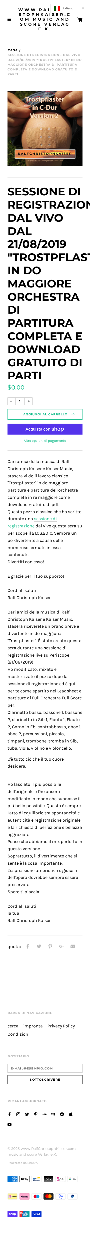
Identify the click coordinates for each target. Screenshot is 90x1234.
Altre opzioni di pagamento (45, 441)
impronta (33, 1026)
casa (13, 50)
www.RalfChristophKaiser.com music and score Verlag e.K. (45, 19)
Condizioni (19, 1034)
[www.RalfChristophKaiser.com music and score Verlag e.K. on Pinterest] (36, 1114)
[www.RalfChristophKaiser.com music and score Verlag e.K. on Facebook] (10, 1114)
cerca (13, 1026)
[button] (68, 8)
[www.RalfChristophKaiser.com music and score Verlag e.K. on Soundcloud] (44, 1114)
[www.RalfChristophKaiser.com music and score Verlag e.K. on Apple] (71, 1114)
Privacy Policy (61, 1026)
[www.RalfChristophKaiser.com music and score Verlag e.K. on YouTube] (10, 1124)
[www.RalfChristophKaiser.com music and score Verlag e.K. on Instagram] (18, 1114)
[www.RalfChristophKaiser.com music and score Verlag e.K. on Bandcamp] (62, 1114)
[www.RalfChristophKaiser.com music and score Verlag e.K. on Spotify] (53, 1114)
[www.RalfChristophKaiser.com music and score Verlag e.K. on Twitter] (27, 1114)
